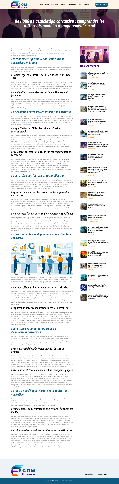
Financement (73, 4)
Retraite (86, 4)
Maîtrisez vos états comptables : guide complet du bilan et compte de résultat (97, 182)
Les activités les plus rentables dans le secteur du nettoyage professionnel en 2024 (98, 253)
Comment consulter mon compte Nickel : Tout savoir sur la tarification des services (97, 217)
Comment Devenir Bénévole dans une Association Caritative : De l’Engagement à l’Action (97, 265)
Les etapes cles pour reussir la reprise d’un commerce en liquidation (96, 96)
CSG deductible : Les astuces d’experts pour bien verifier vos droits (97, 84)
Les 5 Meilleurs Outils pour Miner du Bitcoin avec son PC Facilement (98, 276)
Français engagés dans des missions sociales (25, 210)
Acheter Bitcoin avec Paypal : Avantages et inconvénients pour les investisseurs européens (97, 121)
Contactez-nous (102, 474)
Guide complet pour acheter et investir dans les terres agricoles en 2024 (98, 242)
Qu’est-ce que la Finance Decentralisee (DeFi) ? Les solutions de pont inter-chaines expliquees (98, 144)
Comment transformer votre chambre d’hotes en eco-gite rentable (96, 205)
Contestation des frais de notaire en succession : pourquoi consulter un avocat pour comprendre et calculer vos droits (98, 170)
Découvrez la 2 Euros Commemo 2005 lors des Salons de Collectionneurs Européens (97, 194)
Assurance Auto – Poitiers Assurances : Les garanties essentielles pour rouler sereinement (95, 157)
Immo (80, 4)
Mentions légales (89, 474)
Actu (34, 4)
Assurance (40, 4)
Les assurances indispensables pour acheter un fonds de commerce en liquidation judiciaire (98, 132)
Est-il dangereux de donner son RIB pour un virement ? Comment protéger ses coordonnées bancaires (98, 229)
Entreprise (64, 4)
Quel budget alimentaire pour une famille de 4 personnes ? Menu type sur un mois (98, 296)
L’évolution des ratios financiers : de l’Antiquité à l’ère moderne (97, 286)
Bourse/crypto (55, 4)
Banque (47, 4)
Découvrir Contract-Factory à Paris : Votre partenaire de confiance (98, 74)
